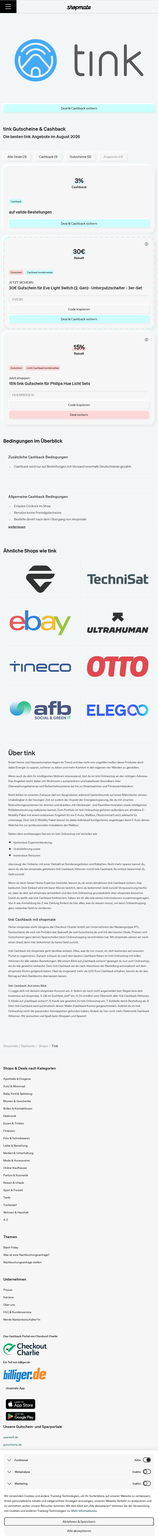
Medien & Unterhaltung (18, 1153)
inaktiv (136, 1472)
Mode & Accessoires (16, 1160)
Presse (7, 1290)
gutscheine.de (12, 1444)
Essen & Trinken (13, 1123)
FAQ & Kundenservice (17, 1312)
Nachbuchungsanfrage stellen (22, 1262)
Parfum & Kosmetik (15, 1175)
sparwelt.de (10, 1437)
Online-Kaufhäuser (15, 1168)
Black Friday (10, 1247)
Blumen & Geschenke (17, 1101)
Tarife (6, 1197)
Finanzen (9, 1131)
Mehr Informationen (84, 1511)
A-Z (5, 1220)
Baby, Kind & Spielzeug (17, 1094)
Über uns (9, 1305)
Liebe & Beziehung (15, 1145)
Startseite (28, 1046)
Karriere (8, 1297)
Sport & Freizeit (13, 1190)
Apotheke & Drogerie (17, 1079)
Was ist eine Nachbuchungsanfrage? (26, 1255)
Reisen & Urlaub (13, 1183)
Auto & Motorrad (14, 1086)
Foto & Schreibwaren (16, 1138)
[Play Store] (20, 1416)
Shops (43, 1046)
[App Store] (20, 1404)
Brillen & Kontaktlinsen (17, 1108)
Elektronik (9, 1116)
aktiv (137, 1460)
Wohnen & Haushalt (16, 1212)
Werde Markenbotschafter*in (21, 1319)
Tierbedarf (10, 1205)
